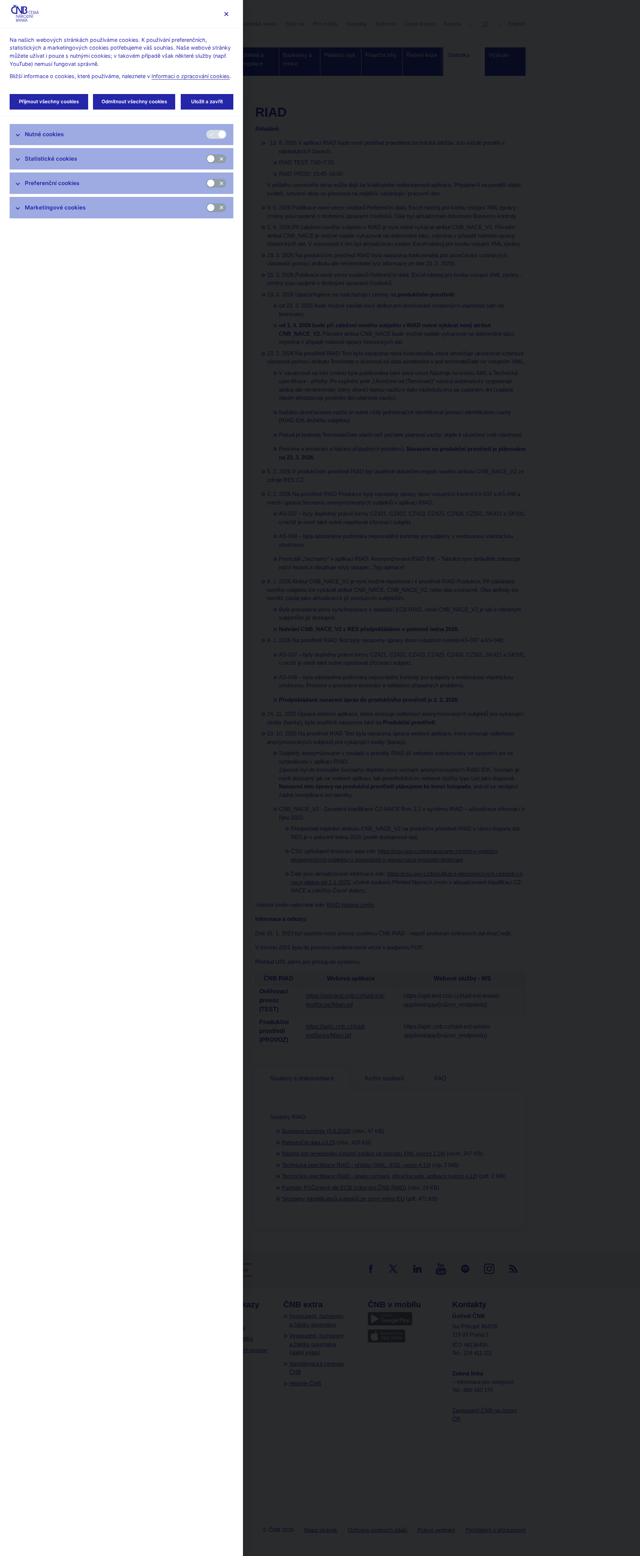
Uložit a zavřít (207, 101)
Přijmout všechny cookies (49, 101)
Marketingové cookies (55, 207)
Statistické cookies (51, 158)
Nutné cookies (44, 134)
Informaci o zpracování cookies (190, 76)
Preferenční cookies (52, 183)
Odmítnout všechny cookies (134, 101)
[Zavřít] (226, 14)
